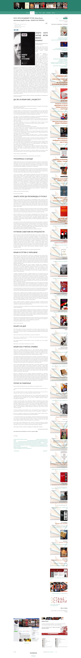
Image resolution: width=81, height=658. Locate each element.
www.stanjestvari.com (54, 605)
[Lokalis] (53, 618)
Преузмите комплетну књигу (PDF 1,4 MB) (60, 144)
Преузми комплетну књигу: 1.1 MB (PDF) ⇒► (59, 447)
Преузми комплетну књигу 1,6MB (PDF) (60, 312)
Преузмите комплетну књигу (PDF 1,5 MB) (60, 86)
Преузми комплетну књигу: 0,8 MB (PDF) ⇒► (59, 379)
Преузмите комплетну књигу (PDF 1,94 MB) (59, 111)
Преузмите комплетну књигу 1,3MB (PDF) (60, 278)
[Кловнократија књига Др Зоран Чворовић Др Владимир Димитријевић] (63, 71)
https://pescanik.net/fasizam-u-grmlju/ (20, 439)
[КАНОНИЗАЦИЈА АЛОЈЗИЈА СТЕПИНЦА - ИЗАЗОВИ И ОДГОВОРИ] (63, 54)
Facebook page (26, 643)
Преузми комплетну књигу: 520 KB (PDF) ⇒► (59, 469)
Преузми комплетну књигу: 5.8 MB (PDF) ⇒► (59, 565)
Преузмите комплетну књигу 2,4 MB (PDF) (60, 163)
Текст (20, 25)
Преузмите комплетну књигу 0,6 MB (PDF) (60, 245)
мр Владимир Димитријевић (62, 38)
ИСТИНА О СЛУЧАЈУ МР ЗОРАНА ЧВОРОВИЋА (59, 40)
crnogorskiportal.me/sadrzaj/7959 (21, 447)
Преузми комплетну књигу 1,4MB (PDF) (60, 295)
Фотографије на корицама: (62, 61)
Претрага (65, 18)
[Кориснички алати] (46, 23)
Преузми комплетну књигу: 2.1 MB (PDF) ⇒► (59, 426)
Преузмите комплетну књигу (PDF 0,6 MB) (60, 125)
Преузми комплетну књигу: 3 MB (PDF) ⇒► (59, 400)
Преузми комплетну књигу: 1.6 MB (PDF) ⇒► (59, 488)
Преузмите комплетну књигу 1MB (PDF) (60, 261)
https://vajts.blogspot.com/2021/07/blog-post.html (22, 448)
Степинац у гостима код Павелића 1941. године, (59, 62)
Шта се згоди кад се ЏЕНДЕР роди (61, 48)
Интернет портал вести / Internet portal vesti (59, 593)
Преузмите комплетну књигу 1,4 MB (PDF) (60, 183)
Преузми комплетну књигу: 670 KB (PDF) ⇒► (59, 544)
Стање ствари (52, 604)
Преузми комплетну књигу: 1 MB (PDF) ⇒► (59, 527)
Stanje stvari (58, 604)
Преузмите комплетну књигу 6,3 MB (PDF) (60, 203)
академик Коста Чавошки (62, 37)
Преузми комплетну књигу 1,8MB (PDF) (60, 333)
